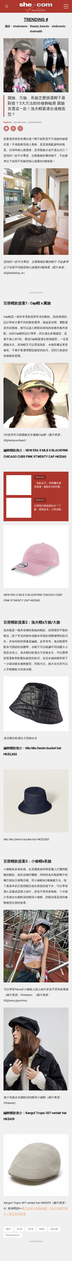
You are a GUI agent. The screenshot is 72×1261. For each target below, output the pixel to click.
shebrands (58, 26)
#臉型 (42, 1229)
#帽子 (8, 1229)
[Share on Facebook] (6, 128)
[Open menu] (66, 6)
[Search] (6, 6)
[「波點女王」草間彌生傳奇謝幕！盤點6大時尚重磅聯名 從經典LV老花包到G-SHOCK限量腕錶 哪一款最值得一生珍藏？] (18, 485)
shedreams (20, 26)
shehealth (36, 31)
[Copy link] (20, 128)
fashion (7, 122)
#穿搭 (31, 1229)
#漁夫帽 (54, 1229)
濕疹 (7, 26)
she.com (21, 122)
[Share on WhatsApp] (13, 128)
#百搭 (19, 1229)
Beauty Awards (39, 26)
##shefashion (13, 1235)
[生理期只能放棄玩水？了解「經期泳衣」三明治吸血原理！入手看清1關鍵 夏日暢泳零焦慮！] (18, 508)
